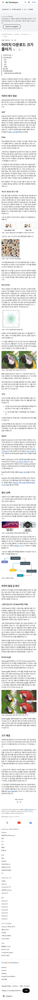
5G (2, 873)
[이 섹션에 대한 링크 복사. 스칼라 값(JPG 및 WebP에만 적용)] (30, 604)
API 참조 (3, 933)
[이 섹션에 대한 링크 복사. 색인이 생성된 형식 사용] (20, 192)
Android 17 (4, 901)
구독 (26, 991)
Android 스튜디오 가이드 (8, 927)
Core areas (16, 9)
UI (25, 9)
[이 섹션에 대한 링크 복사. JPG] (7, 394)
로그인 (34, 2)
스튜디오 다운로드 (6, 936)
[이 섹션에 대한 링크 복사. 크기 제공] (12, 736)
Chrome (3, 970)
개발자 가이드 (5, 930)
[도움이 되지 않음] (15, 40)
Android (3, 832)
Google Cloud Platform (8, 976)
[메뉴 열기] (3, 2)
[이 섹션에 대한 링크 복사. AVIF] (7, 112)
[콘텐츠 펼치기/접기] (13, 55)
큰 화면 (3, 881)
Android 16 (4, 904)
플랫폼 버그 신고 (5, 946)
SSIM (25, 459)
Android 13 (4, 913)
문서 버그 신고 (5, 949)
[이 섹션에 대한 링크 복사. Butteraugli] (12, 657)
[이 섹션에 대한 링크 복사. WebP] (8, 436)
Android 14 (4, 910)
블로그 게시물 (13, 132)
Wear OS (4, 884)
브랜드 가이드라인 (25, 986)
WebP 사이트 (23, 472)
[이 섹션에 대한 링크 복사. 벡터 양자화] (11, 285)
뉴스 (2, 844)
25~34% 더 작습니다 (23, 462)
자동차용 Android (6, 890)
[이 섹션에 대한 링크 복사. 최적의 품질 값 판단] (21, 586)
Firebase (4, 973)
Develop (5, 9)
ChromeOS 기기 (6, 887)
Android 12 (4, 916)
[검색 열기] (25, 2)
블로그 (3, 847)
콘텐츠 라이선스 (28, 809)
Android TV (4, 893)
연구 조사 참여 (5, 955)
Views (31, 9)
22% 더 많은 (30, 451)
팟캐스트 (3, 850)
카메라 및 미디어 (5, 867)
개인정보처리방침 (6, 870)
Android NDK (5, 939)
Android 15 (4, 907)
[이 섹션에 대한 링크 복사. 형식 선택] (12, 493)
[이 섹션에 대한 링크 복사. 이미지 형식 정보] (18, 96)
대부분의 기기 (18, 546)
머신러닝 (3, 861)
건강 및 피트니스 (5, 864)
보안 (2, 838)
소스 (2, 841)
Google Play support (7, 952)
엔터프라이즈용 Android (8, 835)
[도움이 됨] (12, 40)
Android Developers (6, 34)
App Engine (11, 791)
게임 (2, 858)
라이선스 (15, 986)
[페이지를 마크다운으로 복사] (19, 49)
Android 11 (4, 919)
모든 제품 (4, 979)
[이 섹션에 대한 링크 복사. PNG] (7, 137)
